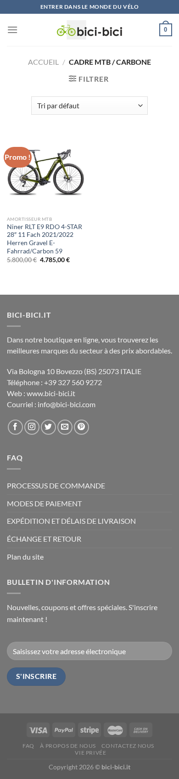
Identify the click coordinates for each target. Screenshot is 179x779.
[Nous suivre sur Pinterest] (81, 427)
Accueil (43, 61)
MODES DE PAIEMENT (44, 503)
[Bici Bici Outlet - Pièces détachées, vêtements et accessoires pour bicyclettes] (90, 29)
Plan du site (25, 556)
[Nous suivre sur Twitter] (48, 427)
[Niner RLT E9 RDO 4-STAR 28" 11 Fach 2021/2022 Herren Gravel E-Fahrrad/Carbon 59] (46, 172)
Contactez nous (127, 745)
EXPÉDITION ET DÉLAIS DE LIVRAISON (71, 520)
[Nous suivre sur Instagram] (31, 427)
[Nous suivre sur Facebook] (15, 427)
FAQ (28, 745)
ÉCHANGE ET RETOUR (44, 538)
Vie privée (90, 752)
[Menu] (12, 29)
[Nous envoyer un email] (65, 427)
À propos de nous (68, 745)
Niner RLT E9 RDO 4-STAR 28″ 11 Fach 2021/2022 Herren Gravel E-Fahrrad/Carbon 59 (44, 239)
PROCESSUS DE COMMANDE (56, 485)
